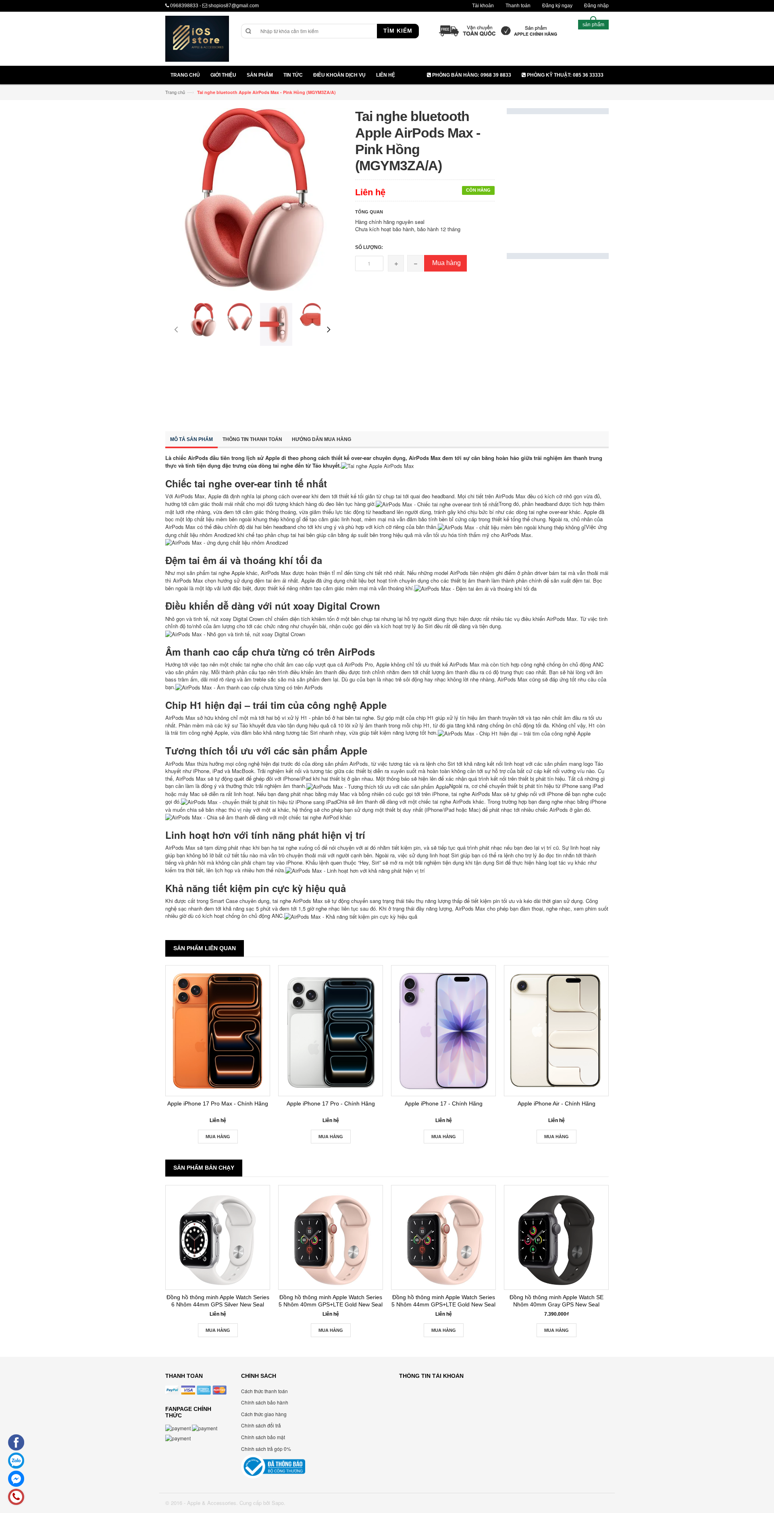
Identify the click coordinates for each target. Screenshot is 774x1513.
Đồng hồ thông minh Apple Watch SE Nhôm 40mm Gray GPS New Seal (556, 1301)
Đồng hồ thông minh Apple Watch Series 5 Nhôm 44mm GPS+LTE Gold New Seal (443, 1301)
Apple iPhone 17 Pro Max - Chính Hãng (217, 1103)
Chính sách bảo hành (264, 1402)
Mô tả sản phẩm (191, 439)
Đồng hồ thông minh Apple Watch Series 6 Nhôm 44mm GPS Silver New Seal (217, 1301)
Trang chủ (175, 92)
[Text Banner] (557, 341)
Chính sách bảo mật (263, 1437)
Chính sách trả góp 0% (266, 1448)
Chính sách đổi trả (261, 1425)
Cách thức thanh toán (264, 1391)
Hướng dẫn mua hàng (321, 439)
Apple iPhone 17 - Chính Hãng (444, 1103)
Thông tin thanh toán (252, 439)
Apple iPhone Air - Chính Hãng (556, 1103)
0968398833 (184, 5)
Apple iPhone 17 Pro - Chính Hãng (331, 1103)
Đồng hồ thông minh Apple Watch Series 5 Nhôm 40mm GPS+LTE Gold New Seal (331, 1301)
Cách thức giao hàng (264, 1414)
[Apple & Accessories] (197, 40)
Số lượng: (369, 247)
